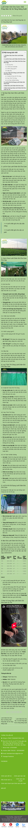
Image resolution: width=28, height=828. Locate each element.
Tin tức (3, 4)
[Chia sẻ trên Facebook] (10, 712)
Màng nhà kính (18, 816)
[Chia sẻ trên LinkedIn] (20, 712)
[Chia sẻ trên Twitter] (12, 712)
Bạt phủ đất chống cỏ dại (14, 817)
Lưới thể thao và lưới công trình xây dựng (14, 821)
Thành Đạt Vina (12, 677)
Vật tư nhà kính (6, 819)
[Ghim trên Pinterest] (18, 712)
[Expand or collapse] (25, 52)
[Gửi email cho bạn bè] (15, 712)
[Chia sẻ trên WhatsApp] (7, 712)
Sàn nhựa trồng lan (7, 818)
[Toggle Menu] (25, 2)
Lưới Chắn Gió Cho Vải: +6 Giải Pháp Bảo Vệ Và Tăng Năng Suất (20, 720)
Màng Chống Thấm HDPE (20, 818)
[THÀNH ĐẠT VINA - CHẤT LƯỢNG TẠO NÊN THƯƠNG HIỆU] (8, 2)
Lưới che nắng (9, 816)
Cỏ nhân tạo (14, 822)
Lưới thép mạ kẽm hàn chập (18, 819)
